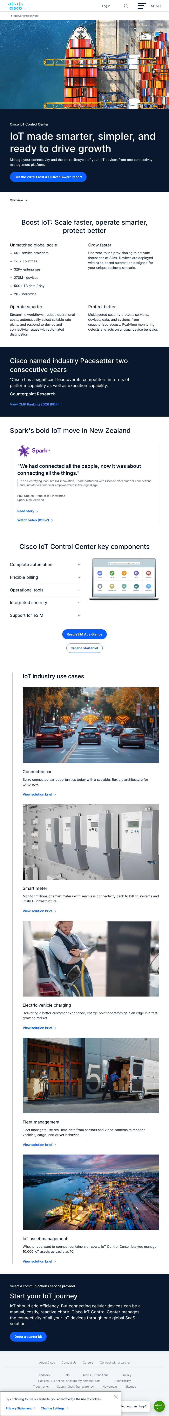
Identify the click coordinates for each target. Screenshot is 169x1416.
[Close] (116, 1397)
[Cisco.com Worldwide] (15, 6)
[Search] (126, 6)
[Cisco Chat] (159, 1406)
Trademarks (41, 1386)
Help (66, 1375)
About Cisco (47, 1362)
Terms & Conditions (95, 1375)
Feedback (44, 1375)
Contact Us (69, 1362)
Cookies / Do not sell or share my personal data (69, 1380)
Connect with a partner (115, 1362)
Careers (88, 1362)
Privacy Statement (19, 1408)
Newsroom (109, 1386)
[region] (60, 1403)
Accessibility (123, 1380)
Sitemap (130, 1386)
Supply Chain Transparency (75, 1386)
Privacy (126, 1375)
